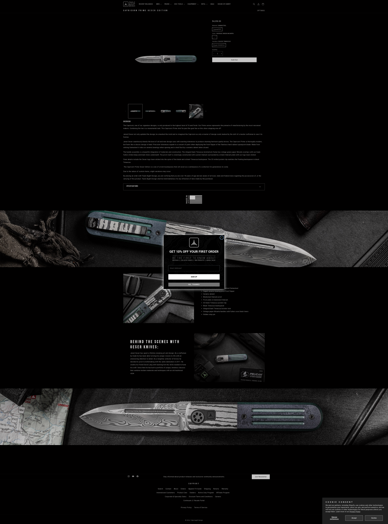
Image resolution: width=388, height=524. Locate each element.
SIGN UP (194, 277)
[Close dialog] (222, 237)
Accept (354, 518)
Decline (374, 518)
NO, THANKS (194, 284)
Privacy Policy (355, 512)
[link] (194, 243)
